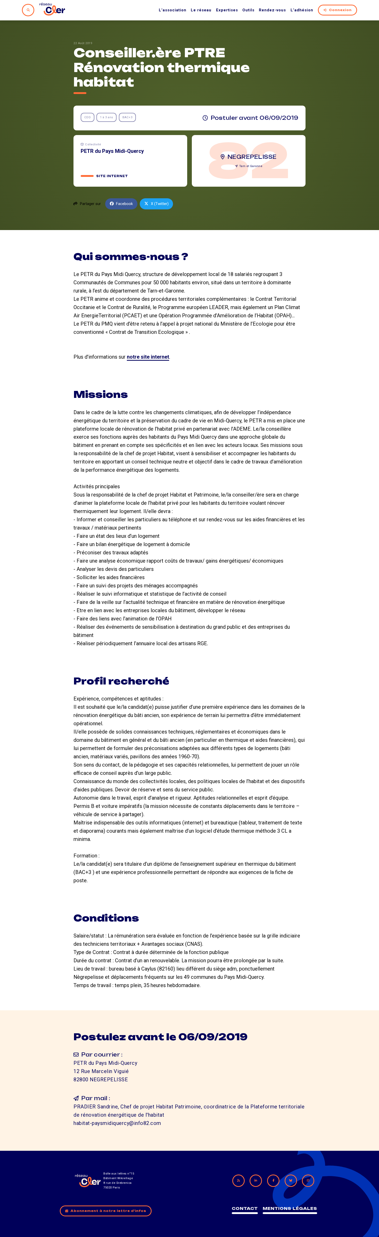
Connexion (340, 10)
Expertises (227, 10)
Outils (248, 10)
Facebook (124, 203)
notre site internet (148, 357)
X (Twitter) (160, 203)
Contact (245, 1208)
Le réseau (201, 10)
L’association (172, 10)
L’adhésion (302, 10)
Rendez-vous (272, 10)
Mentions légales (290, 1208)
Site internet (112, 176)
